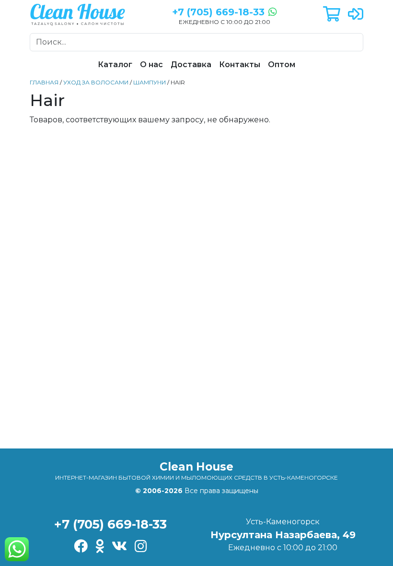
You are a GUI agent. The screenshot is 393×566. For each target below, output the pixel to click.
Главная (44, 82)
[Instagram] (141, 547)
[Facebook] (81, 547)
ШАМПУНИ (149, 82)
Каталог (115, 64)
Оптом (281, 64)
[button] (331, 14)
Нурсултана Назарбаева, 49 (283, 535)
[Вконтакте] (119, 547)
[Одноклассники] (99, 547)
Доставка (191, 64)
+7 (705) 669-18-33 (110, 524)
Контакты (239, 64)
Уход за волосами (95, 82)
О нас (151, 64)
